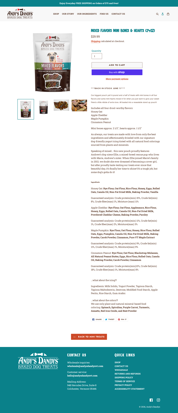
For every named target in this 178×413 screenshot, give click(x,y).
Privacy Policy (123, 385)
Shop (117, 362)
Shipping (95, 41)
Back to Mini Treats (91, 336)
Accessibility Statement (130, 388)
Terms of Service (125, 381)
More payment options (117, 78)
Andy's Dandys (153, 406)
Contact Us (121, 366)
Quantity (96, 50)
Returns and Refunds (128, 373)
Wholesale (121, 370)
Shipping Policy (124, 377)
